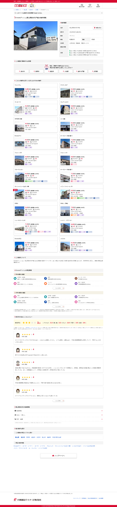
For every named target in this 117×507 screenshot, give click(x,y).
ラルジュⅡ (50, 446)
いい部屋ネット (17, 9)
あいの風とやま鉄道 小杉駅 (78, 50)
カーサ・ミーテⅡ (40, 446)
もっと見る (58, 400)
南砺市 (49, 437)
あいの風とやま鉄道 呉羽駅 (78, 55)
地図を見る (98, 27)
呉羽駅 (96, 71)
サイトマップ (76, 498)
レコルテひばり (76, 446)
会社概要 (101, 498)
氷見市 (38, 437)
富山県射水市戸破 (75, 27)
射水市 (31, 9)
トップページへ (60, 455)
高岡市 (37, 71)
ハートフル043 (42, 448)
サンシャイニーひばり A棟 (62, 446)
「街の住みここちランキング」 (31, 327)
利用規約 (84, 498)
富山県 (25, 9)
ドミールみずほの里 (89, 446)
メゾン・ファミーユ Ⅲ (20, 448)
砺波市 (52, 71)
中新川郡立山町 (56, 437)
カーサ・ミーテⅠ (28, 446)
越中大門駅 (81, 71)
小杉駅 (36, 9)
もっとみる (58, 288)
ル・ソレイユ (32, 448)
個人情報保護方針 (92, 498)
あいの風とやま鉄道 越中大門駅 (79, 52)
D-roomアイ (17, 446)
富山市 (44, 437)
